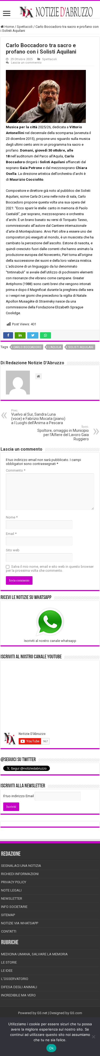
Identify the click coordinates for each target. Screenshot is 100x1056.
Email (11, 534)
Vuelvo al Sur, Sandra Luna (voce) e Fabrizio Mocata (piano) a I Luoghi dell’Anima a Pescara (38, 417)
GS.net (42, 1013)
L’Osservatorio (14, 979)
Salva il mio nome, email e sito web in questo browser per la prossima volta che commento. (50, 569)
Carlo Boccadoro (27, 347)
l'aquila (55, 347)
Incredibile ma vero (18, 995)
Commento (15, 470)
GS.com (76, 1013)
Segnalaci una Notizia (21, 866)
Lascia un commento (26, 62)
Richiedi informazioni (20, 874)
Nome (12, 517)
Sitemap (8, 915)
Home (9, 27)
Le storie (9, 962)
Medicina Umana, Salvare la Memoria (34, 954)
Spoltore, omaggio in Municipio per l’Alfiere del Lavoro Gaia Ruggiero (63, 433)
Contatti (8, 931)
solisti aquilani (80, 347)
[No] (93, 1036)
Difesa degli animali (19, 987)
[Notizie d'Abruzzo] (50, 12)
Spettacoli (25, 27)
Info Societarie (14, 907)
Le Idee (7, 971)
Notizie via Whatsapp (19, 923)
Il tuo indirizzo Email (18, 796)
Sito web (12, 550)
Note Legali (11, 890)
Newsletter (11, 898)
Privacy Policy (13, 882)
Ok (51, 1048)
